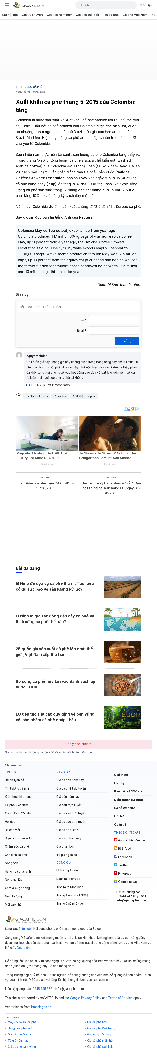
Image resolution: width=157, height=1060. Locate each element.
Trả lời (41, 385)
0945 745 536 (42, 989)
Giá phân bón (65, 846)
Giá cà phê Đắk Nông (101, 1028)
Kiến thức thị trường (18, 796)
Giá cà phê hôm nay (70, 780)
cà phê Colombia (37, 396)
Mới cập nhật (13, 904)
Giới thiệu (146, 5)
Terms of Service (120, 998)
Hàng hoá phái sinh (18, 871)
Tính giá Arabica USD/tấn (73, 895)
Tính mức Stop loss (69, 887)
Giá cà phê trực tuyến (71, 788)
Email (81, 330)
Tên (82, 320)
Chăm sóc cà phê (17, 846)
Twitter (123, 865)
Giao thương (13, 896)
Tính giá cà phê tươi (70, 903)
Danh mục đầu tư (68, 878)
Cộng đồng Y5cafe (18, 813)
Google (75, 998)
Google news (127, 881)
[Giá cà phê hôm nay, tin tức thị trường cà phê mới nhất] (28, 5)
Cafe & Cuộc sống (17, 888)
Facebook (125, 857)
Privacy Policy (91, 998)
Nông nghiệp (13, 879)
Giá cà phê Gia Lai (19, 1034)
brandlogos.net (41, 1007)
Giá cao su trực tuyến (71, 813)
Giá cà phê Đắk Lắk (100, 1046)
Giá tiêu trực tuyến (69, 805)
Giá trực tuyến (32, 15)
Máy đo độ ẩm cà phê (22, 1022)
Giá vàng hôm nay (68, 838)
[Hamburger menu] (7, 5)
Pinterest (124, 873)
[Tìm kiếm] (130, 5)
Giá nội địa (10, 15)
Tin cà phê (111, 15)
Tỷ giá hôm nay (18, 1040)
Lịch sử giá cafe (67, 870)
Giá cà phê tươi (97, 1022)
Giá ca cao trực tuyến (71, 821)
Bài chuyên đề (14, 780)
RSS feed (124, 848)
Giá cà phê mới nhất (100, 1040)
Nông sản (11, 863)
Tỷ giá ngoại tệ (66, 855)
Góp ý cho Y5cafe (78, 744)
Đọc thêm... (25, 948)
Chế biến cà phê (16, 855)
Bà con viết (12, 830)
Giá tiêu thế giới (87, 15)
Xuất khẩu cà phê (83, 396)
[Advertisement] (78, 51)
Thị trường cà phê (29, 87)
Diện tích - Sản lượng (19, 838)
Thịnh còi (25, 929)
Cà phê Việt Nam (135, 15)
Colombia (60, 396)
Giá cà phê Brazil (67, 830)
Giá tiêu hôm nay (59, 15)
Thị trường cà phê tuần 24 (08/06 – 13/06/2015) (46, 485)
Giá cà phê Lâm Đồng (22, 1046)
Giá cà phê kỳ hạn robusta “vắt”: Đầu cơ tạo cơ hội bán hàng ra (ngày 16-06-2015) (111, 488)
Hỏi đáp (10, 821)
